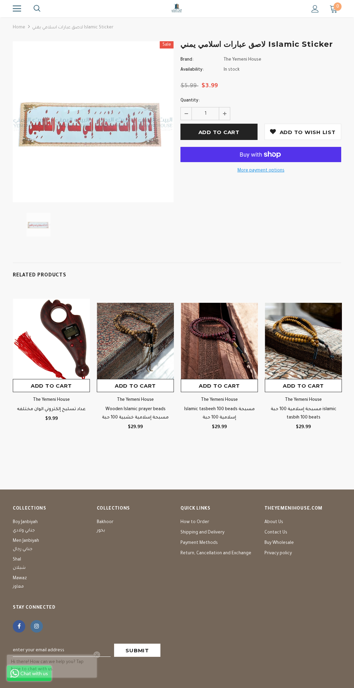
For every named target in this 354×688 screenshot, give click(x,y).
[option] (93, 121)
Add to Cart (51, 385)
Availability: (192, 70)
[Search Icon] (37, 8)
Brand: (187, 60)
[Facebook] (19, 626)
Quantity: (190, 100)
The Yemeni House (242, 60)
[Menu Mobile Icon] (17, 9)
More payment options (261, 170)
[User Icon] (315, 8)
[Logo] (177, 8)
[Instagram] (36, 626)
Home (19, 27)
